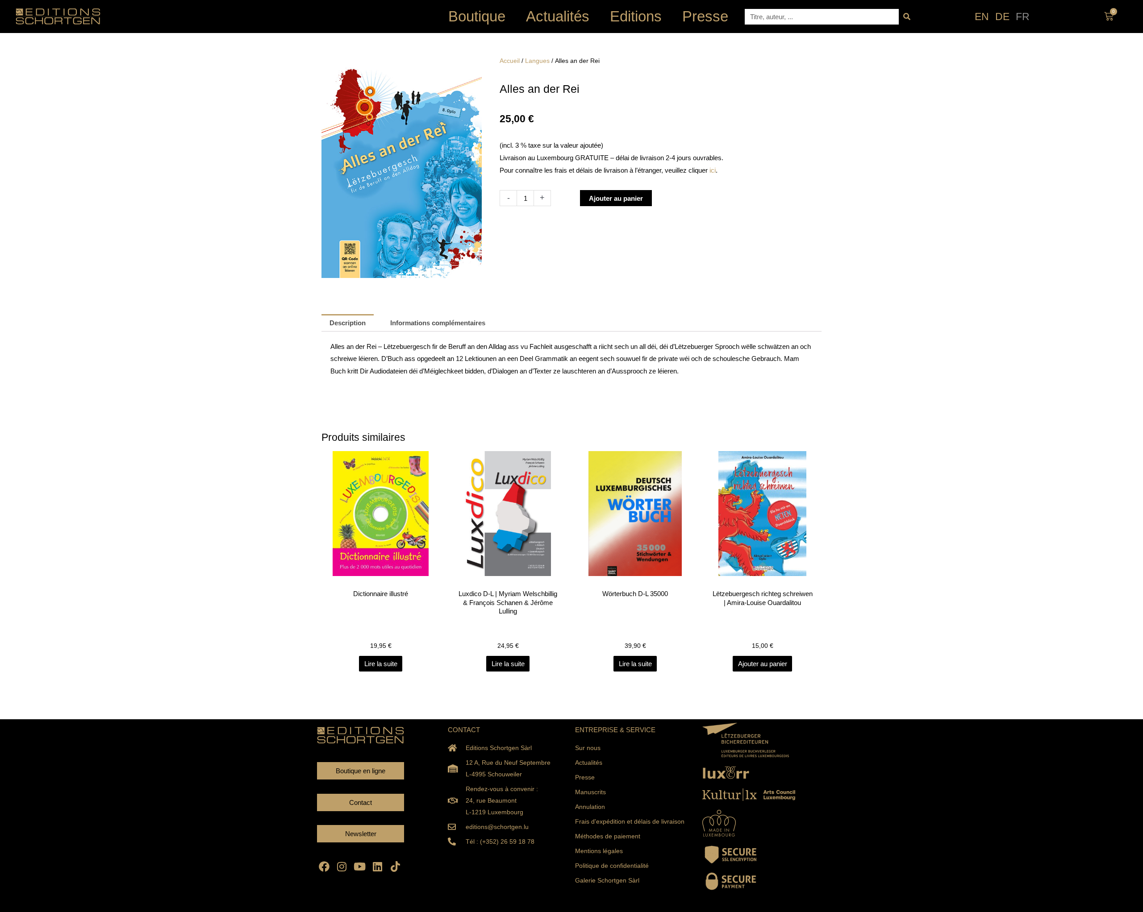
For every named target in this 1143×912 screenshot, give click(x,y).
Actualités (557, 16)
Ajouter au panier (616, 198)
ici (712, 170)
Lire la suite (380, 663)
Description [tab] (348, 323)
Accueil (510, 61)
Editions (636, 16)
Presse (705, 16)
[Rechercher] (906, 17)
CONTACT (464, 730)
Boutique (476, 16)
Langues (537, 61)
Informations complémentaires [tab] (437, 323)
